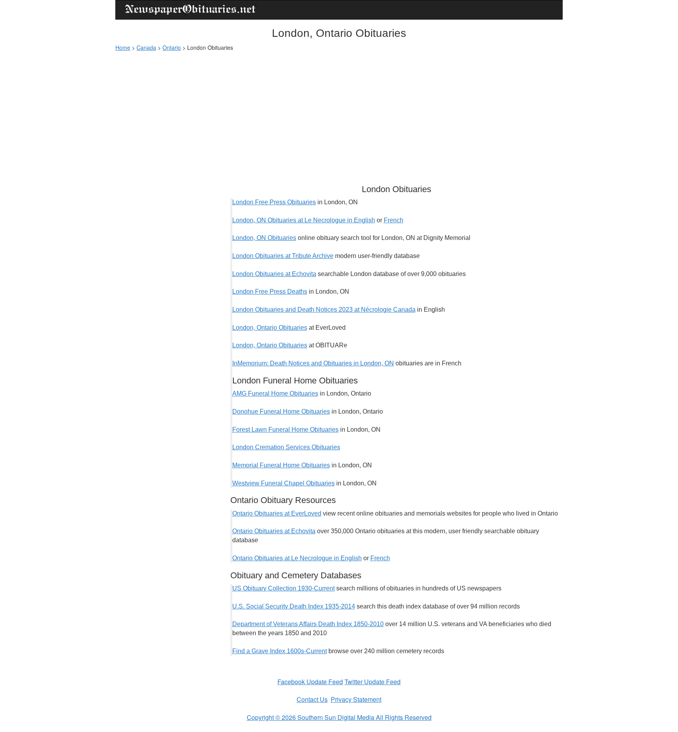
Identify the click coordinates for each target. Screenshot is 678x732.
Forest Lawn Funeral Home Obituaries (285, 429)
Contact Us (312, 699)
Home (122, 47)
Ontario (171, 47)
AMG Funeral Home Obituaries (275, 393)
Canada (146, 47)
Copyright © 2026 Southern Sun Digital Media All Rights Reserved (339, 717)
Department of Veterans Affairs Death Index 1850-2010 (308, 624)
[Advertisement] (339, 114)
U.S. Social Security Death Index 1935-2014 (293, 606)
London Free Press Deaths (269, 291)
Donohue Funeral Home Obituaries (281, 411)
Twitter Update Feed (372, 681)
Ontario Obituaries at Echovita (273, 531)
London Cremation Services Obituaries (286, 447)
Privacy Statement (356, 699)
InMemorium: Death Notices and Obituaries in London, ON (313, 363)
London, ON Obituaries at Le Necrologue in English (303, 220)
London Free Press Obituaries (274, 202)
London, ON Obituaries (264, 237)
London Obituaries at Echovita (274, 274)
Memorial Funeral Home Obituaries (281, 465)
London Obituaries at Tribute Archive (283, 255)
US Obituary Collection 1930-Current (283, 588)
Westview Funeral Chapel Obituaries (283, 483)
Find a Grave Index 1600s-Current (279, 651)
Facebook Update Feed (310, 681)
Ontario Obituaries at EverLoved (276, 513)
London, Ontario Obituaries (269, 327)
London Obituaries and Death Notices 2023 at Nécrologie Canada (324, 309)
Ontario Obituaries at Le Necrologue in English (297, 558)
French (393, 220)
